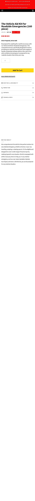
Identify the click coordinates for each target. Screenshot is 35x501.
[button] (5, 36)
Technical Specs (7, 97)
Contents (6, 92)
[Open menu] (3, 10)
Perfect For (6, 88)
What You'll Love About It (10, 83)
